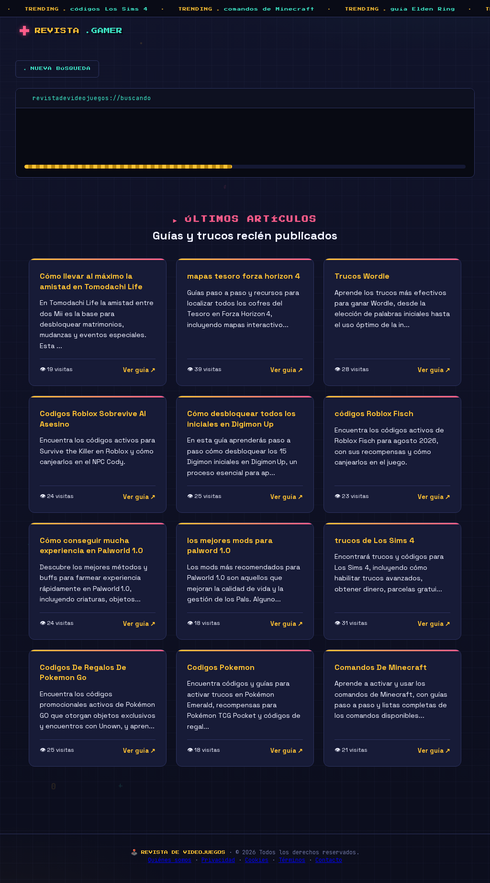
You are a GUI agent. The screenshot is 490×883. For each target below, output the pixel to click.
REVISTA (78, 31)
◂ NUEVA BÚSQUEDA (57, 68)
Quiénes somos (169, 860)
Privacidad (218, 860)
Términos (291, 860)
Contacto (328, 860)
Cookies (256, 860)
